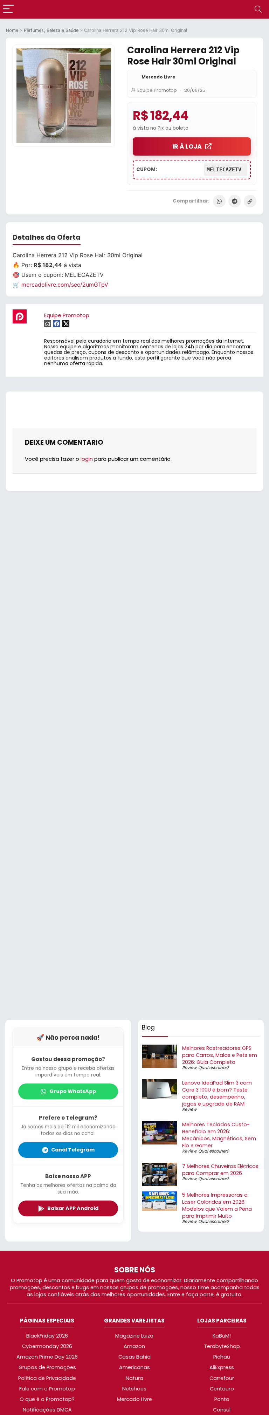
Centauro (222, 1388)
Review (189, 1068)
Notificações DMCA (47, 1409)
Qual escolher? (213, 1068)
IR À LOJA (187, 146)
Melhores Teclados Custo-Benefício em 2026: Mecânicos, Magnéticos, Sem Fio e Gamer (219, 1135)
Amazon (134, 1346)
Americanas (134, 1367)
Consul (221, 1409)
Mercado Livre (158, 77)
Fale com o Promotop (47, 1388)
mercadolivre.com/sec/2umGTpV (64, 284)
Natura (134, 1378)
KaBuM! (222, 1335)
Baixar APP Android (72, 1208)
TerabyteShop (222, 1346)
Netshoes (134, 1388)
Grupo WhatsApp (72, 1091)
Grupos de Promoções (47, 1367)
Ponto (221, 1399)
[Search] (258, 9)
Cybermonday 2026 (47, 1346)
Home (12, 30)
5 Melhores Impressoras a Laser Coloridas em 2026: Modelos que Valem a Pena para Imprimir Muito (217, 1205)
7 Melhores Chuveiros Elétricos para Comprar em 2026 (220, 1170)
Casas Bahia (134, 1356)
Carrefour (221, 1378)
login (87, 459)
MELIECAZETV (225, 169)
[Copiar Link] (250, 201)
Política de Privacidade (47, 1378)
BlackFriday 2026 (47, 1335)
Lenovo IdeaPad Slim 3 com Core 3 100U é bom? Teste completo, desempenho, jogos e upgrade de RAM (217, 1093)
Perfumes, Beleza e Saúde (51, 30)
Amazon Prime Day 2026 (47, 1356)
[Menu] (8, 9)
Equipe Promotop (157, 90)
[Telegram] (234, 201)
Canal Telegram (73, 1149)
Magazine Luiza (134, 1335)
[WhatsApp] (219, 201)
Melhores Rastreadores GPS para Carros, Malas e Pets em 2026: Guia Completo (219, 1055)
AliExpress (221, 1367)
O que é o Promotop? (47, 1399)
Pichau (221, 1356)
